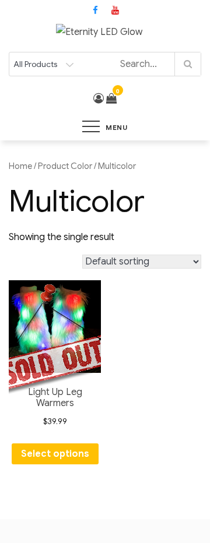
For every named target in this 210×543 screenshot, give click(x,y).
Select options (55, 454)
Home (20, 166)
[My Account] (98, 98)
